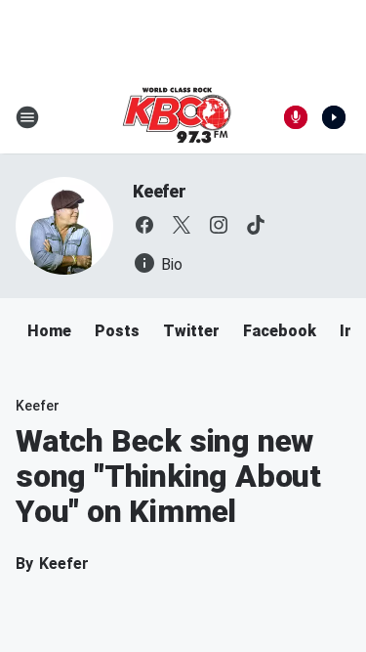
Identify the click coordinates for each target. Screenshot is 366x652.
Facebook (279, 331)
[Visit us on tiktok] (255, 225)
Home (49, 331)
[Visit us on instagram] (218, 225)
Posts (117, 331)
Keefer (159, 191)
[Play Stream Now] (334, 117)
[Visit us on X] (181, 225)
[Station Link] (176, 117)
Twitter (191, 331)
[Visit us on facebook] (144, 225)
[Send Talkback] (295, 117)
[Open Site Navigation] (27, 117)
